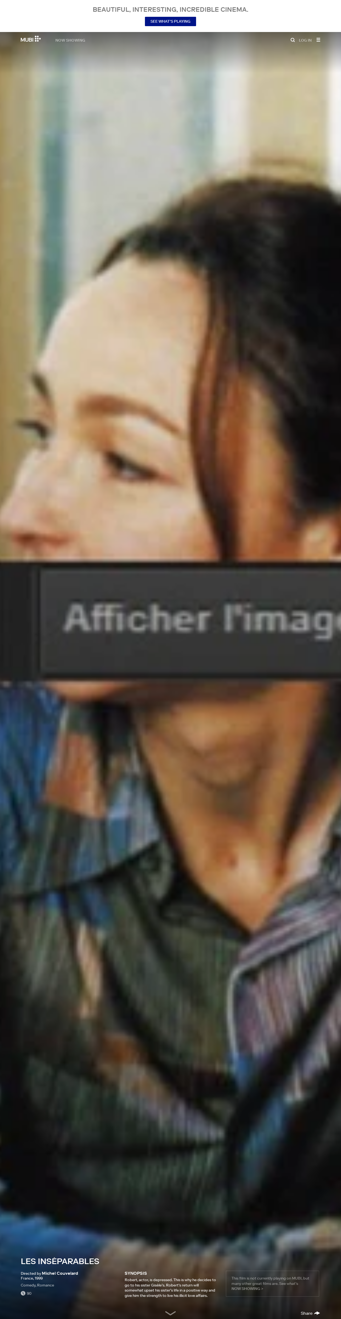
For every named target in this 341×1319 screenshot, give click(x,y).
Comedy (28, 1285)
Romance (45, 1285)
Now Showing (70, 40)
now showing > (247, 1288)
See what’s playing (170, 21)
